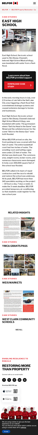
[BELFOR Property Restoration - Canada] (19, 3)
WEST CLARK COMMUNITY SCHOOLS (18, 321)
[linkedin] (25, 380)
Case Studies (9, 17)
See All (19, 330)
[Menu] (34, 3)
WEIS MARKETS (12, 282)
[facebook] (4, 380)
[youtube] (19, 380)
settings (23, 428)
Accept (6, 431)
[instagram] (14, 380)
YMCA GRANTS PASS (14, 246)
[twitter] (9, 380)
